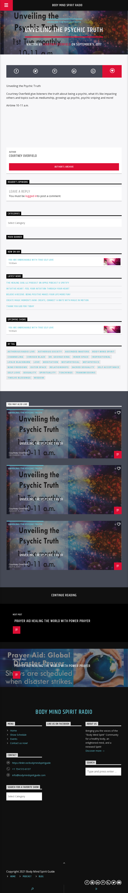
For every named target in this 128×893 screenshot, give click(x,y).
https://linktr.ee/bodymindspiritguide (31, 762)
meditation (50, 362)
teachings (65, 372)
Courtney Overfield (57, 44)
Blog (41, 876)
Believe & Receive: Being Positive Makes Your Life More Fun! (38, 294)
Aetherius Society (50, 351)
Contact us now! (19, 743)
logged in (31, 196)
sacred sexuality (83, 367)
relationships (59, 367)
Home (13, 730)
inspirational (101, 357)
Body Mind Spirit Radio (67, 5)
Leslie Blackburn (19, 362)
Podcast (27, 876)
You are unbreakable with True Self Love (31, 260)
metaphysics (91, 362)
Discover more (94, 750)
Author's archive (64, 167)
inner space (80, 357)
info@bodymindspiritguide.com (29, 775)
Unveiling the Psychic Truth (41, 444)
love (37, 362)
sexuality (29, 372)
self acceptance (108, 367)
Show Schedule (18, 734)
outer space (38, 367)
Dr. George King (59, 357)
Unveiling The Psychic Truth (64, 21)
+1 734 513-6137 (21, 769)
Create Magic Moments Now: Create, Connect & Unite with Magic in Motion (47, 300)
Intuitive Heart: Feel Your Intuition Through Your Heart (38, 288)
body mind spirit (103, 351)
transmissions (85, 372)
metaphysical (70, 362)
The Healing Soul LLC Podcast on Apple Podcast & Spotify (37, 282)
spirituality (48, 372)
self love (14, 372)
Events (13, 738)
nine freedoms (17, 367)
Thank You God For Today (20, 306)
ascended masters (77, 351)
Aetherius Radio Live (21, 351)
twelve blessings (19, 377)
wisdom (39, 377)
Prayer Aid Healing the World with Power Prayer (52, 621)
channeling (15, 357)
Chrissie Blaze (36, 357)
